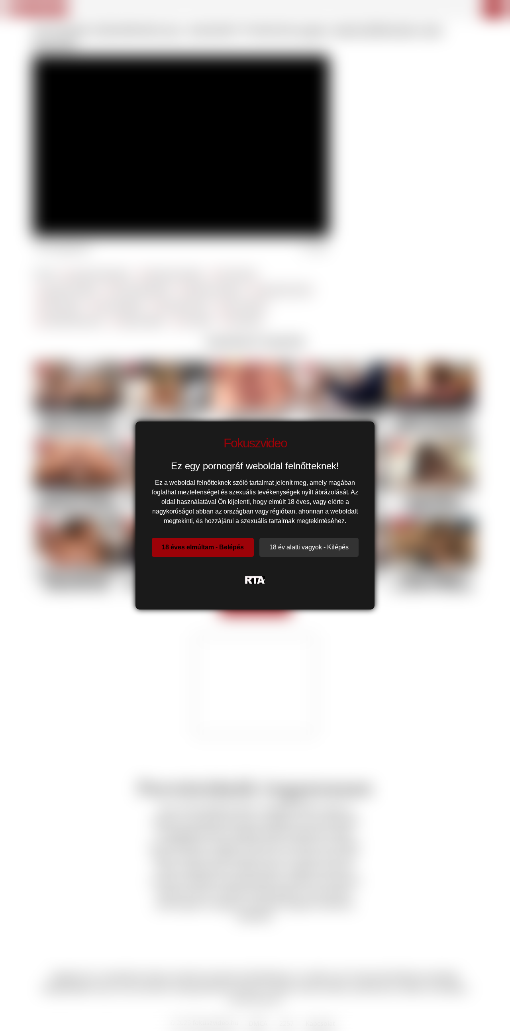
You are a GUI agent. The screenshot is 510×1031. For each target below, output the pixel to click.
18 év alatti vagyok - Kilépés (309, 547)
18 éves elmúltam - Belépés (203, 547)
